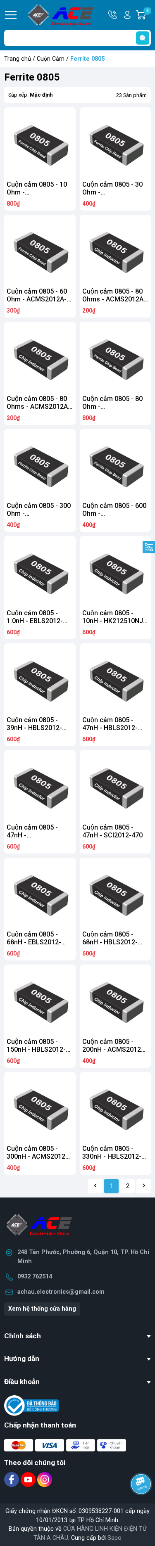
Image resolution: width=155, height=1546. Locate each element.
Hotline (113, 14)
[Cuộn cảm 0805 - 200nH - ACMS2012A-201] (115, 1000)
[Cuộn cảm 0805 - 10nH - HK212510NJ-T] (115, 571)
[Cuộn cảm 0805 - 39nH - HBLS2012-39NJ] (40, 679)
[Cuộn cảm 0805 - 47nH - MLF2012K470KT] (40, 786)
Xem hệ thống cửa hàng (42, 1308)
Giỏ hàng (148, 15)
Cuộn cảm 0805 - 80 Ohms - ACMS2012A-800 (114, 299)
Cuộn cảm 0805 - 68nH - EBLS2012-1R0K (34, 942)
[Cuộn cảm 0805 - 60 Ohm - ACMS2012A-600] (40, 250)
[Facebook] (12, 1479)
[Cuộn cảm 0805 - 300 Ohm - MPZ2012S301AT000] (40, 465)
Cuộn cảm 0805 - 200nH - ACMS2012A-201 (115, 1049)
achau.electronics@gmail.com (61, 1291)
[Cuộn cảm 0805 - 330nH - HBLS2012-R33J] (115, 1107)
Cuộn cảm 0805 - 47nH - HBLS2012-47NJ (110, 728)
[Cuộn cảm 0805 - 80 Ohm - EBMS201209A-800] (115, 357)
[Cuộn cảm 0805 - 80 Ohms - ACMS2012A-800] (115, 250)
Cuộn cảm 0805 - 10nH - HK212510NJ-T (113, 621)
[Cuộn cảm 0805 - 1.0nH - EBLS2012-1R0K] (40, 571)
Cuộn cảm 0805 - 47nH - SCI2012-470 (112, 831)
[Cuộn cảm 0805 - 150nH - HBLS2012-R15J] (40, 1000)
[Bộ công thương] (31, 1405)
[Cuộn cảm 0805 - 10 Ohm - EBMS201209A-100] (40, 143)
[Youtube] (29, 1479)
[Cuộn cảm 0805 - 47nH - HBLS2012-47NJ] (115, 679)
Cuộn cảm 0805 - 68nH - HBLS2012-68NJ (110, 942)
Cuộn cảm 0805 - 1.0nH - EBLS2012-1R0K (35, 621)
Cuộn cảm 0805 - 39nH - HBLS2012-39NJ (34, 728)
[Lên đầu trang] (142, 1507)
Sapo (114, 1537)
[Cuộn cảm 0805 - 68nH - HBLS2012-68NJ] (115, 893)
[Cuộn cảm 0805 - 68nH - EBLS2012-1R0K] (40, 893)
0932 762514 (34, 1276)
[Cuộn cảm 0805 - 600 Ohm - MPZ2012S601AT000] (115, 465)
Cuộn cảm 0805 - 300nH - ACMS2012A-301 (39, 1156)
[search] (142, 38)
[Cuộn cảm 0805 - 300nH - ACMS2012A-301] (40, 1107)
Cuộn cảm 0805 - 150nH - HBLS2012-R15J (36, 1049)
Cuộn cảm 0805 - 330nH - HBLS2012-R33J (111, 1156)
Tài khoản (127, 14)
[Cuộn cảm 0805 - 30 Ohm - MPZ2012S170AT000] (115, 143)
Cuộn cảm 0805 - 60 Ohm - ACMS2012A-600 (37, 299)
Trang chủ (17, 58)
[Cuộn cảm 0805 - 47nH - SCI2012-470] (115, 786)
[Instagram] (44, 1479)
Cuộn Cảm (50, 58)
